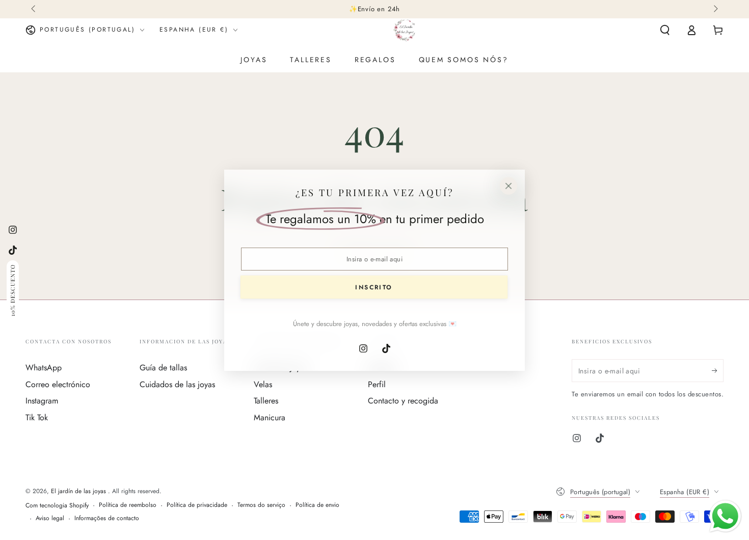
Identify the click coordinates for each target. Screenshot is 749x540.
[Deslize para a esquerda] (34, 9)
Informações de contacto (106, 518)
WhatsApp (43, 367)
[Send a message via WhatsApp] (725, 516)
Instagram (41, 401)
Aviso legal (50, 518)
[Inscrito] (718, 370)
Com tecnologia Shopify (57, 505)
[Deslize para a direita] (715, 9)
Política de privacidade (197, 505)
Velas (263, 384)
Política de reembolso (127, 505)
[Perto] (508, 186)
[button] (665, 30)
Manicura (269, 417)
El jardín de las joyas (79, 491)
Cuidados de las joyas (177, 384)
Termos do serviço (261, 505)
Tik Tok (36, 417)
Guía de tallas (163, 367)
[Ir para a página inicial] (404, 30)
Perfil (377, 384)
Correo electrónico (57, 384)
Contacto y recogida (403, 401)
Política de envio (317, 505)
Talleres (266, 401)
